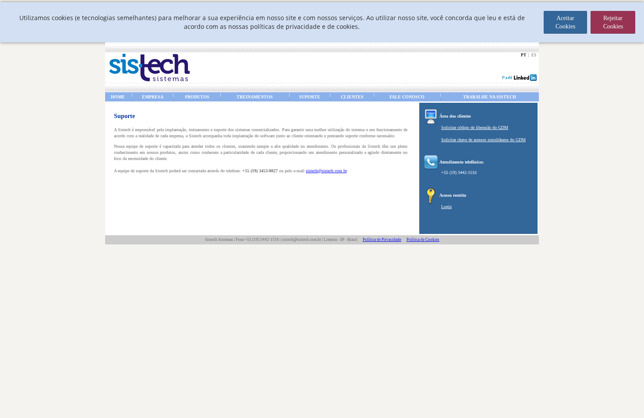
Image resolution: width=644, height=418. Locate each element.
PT (523, 55)
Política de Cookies (423, 239)
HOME (118, 96)
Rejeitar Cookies (613, 22)
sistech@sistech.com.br (326, 170)
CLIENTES (352, 96)
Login (446, 206)
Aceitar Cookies (565, 22)
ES (533, 55)
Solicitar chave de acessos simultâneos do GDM (483, 139)
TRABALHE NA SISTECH (489, 96)
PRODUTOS (197, 96)
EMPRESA (152, 96)
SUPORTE (309, 96)
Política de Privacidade (382, 239)
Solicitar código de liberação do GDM (474, 127)
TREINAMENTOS (255, 96)
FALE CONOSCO (407, 96)
